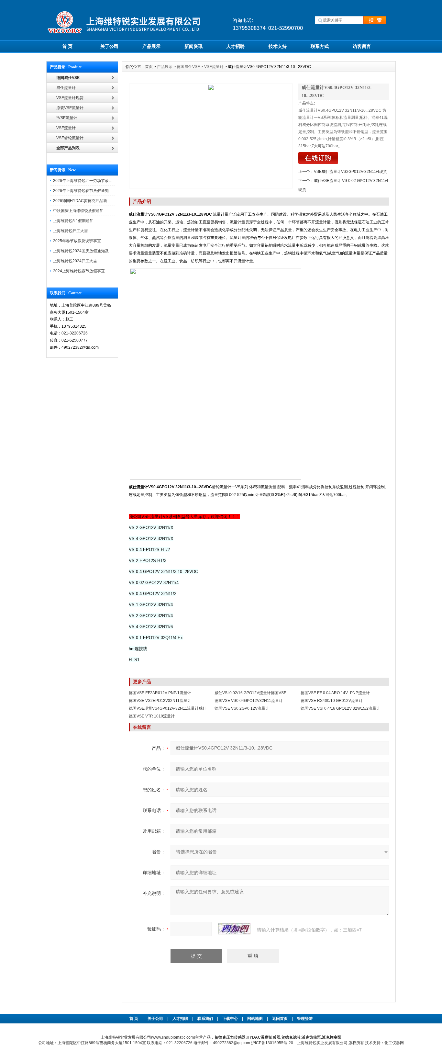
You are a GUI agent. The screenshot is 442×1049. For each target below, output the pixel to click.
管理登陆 (305, 1018)
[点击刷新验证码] (234, 928)
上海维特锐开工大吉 (70, 231)
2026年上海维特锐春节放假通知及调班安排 (90, 190)
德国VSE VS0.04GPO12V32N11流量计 (249, 700)
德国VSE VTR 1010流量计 (152, 716)
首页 (149, 66)
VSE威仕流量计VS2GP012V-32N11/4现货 (350, 171)
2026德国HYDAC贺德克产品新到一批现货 (90, 200)
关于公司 (109, 46)
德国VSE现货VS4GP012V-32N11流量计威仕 (167, 708)
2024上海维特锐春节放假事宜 (79, 271)
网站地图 (255, 1018)
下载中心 (230, 1018)
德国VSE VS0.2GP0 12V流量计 (242, 708)
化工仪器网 (394, 1043)
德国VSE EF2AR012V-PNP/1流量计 (160, 693)
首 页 (67, 46)
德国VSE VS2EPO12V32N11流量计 (160, 700)
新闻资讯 (193, 46)
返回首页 (280, 1018)
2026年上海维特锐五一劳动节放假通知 (86, 180)
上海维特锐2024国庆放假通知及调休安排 (88, 251)
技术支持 (278, 46)
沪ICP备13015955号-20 (272, 1043)
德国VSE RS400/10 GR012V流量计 (332, 700)
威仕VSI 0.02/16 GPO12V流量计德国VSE (250, 693)
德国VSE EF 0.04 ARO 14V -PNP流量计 (335, 693)
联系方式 (320, 46)
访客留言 (362, 46)
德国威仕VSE (188, 66)
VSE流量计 (214, 66)
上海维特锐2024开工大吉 (75, 261)
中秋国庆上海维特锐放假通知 (78, 211)
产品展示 (151, 46)
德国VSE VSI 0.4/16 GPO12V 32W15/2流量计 (340, 708)
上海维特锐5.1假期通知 (73, 221)
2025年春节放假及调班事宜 (77, 241)
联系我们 (205, 1018)
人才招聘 (236, 46)
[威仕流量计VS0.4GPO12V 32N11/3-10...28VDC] (211, 136)
